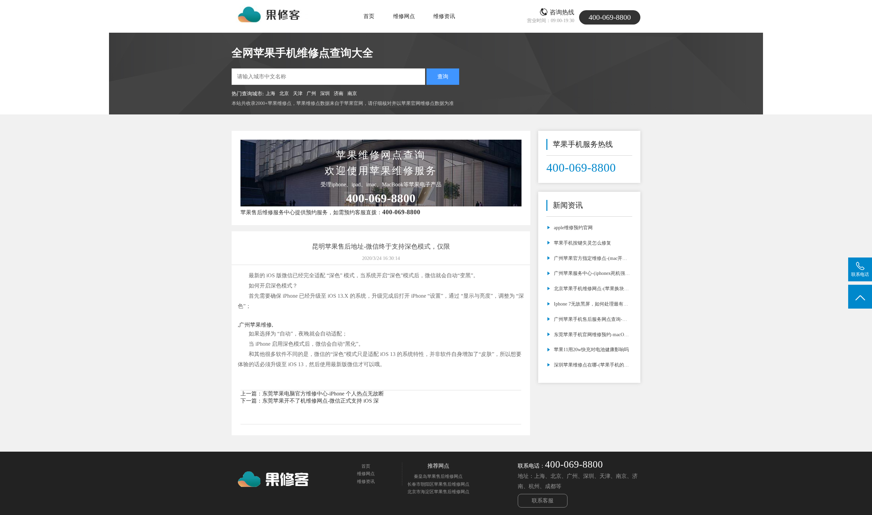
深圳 (325, 93)
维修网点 (404, 16)
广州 (311, 93)
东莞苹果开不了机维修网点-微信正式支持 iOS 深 (320, 401)
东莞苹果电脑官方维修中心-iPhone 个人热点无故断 (323, 393)
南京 (352, 93)
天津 (297, 93)
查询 (442, 76)
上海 (270, 93)
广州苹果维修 (255, 325)
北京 (284, 93)
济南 (338, 93)
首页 (368, 16)
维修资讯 (444, 16)
